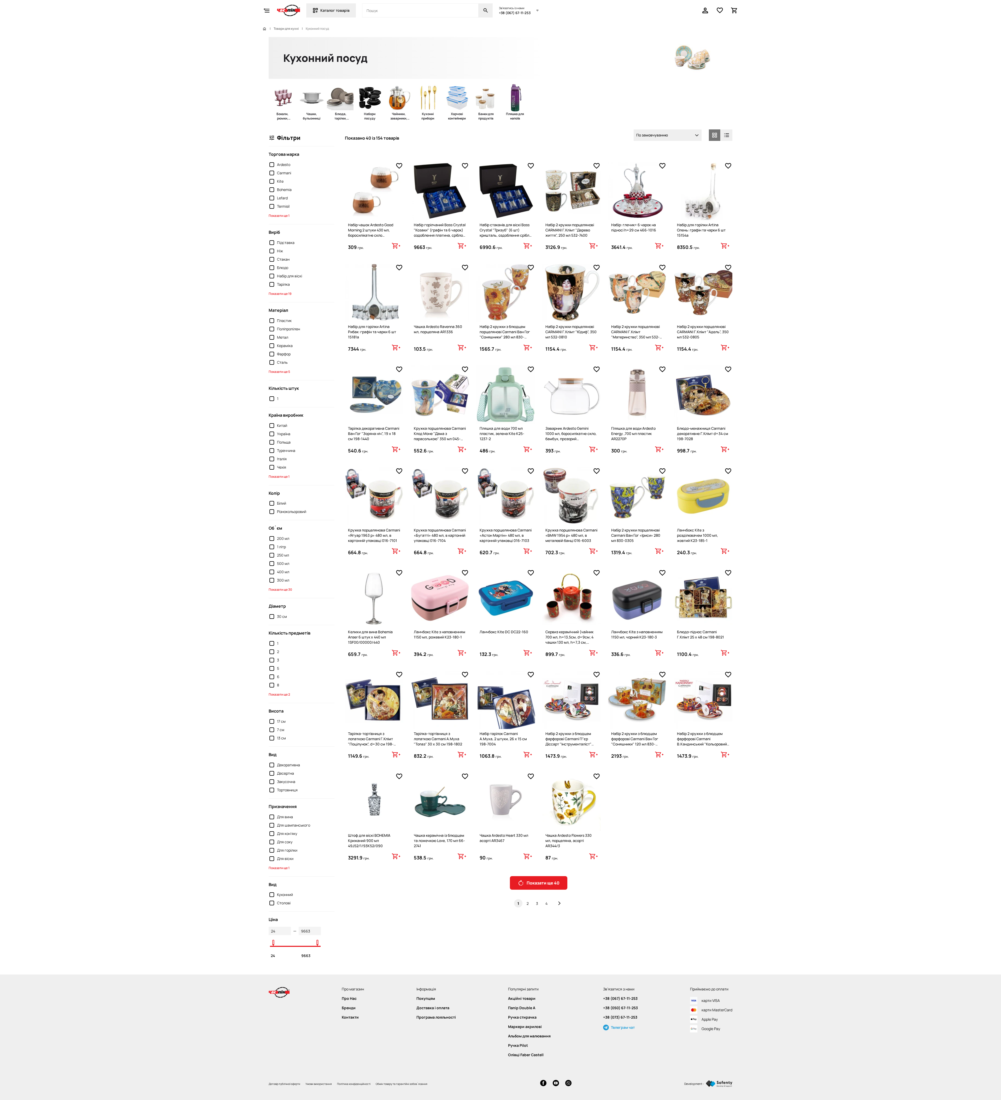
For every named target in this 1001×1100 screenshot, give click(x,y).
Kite (280, 181)
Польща (284, 442)
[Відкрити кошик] (734, 10)
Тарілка (283, 284)
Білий (281, 503)
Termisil (283, 206)
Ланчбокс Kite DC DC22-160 (504, 631)
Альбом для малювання (529, 1036)
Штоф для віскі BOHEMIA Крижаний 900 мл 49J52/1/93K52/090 (369, 840)
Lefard (282, 197)
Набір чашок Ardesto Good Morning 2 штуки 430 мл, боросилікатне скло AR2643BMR (370, 232)
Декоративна (288, 764)
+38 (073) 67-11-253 (620, 1017)
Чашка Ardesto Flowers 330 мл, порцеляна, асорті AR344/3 (568, 840)
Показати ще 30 (280, 589)
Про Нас (349, 998)
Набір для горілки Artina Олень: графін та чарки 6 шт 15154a (701, 230)
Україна (283, 433)
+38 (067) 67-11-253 (515, 12)
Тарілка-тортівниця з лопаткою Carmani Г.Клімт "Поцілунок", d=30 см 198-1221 (370, 741)
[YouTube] (556, 1083)
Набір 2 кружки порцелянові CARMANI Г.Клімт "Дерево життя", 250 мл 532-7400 (569, 230)
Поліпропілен (288, 328)
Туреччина (286, 450)
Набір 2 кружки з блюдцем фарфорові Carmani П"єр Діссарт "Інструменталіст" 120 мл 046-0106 (568, 741)
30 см (282, 616)
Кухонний (285, 894)
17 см (281, 721)
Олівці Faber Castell (526, 1055)
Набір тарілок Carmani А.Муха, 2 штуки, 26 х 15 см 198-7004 (503, 738)
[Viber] (568, 1083)
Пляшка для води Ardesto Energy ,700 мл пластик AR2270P (633, 433)
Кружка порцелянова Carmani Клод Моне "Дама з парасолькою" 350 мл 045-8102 (440, 436)
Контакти (350, 1017)
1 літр (281, 546)
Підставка (286, 242)
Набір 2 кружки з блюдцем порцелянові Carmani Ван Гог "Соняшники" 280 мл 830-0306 (505, 334)
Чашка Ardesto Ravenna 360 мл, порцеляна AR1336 (438, 329)
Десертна (285, 773)
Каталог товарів (335, 10)
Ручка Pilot (518, 1045)
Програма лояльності (436, 1017)
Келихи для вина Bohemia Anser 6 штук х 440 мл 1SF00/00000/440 (370, 637)
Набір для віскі (289, 275)
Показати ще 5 (279, 371)
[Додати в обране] (399, 166)
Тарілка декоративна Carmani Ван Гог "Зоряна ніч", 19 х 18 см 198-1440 (373, 433)
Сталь (282, 362)
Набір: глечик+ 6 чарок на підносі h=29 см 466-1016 (633, 227)
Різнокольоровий (291, 511)
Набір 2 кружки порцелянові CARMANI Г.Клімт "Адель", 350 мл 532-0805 (703, 331)
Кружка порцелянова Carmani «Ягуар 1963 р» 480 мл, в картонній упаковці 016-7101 (374, 535)
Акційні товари (521, 998)
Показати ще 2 (279, 694)
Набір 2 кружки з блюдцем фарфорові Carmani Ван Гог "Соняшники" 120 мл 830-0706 (634, 741)
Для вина (285, 816)
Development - (694, 1084)
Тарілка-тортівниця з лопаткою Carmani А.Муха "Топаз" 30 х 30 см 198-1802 (438, 738)
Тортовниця (287, 789)
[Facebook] (543, 1083)
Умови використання (318, 1083)
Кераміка (285, 345)
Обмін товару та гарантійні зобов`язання (401, 1083)
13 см (281, 738)
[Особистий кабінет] (705, 10)
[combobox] (668, 135)
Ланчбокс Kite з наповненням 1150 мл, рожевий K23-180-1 (439, 634)
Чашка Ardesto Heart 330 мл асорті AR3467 (504, 838)
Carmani (284, 172)
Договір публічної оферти (284, 1083)
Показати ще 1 (279, 215)
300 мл (283, 580)
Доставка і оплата (432, 1008)
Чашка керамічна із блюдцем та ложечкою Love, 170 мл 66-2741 (439, 840)
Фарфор (284, 353)
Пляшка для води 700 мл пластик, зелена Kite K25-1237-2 (502, 433)
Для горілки (287, 850)
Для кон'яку (287, 833)
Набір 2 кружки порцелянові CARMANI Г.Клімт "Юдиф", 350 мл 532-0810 (571, 331)
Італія (282, 458)
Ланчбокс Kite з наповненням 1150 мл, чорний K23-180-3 (637, 634)
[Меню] (266, 10)
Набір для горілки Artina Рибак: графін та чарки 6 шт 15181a (372, 331)
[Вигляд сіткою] (714, 135)
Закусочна (286, 781)
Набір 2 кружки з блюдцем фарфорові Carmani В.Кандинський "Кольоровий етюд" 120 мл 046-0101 (702, 741)
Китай (282, 425)
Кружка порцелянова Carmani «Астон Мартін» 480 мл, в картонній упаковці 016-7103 (506, 535)
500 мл (283, 563)
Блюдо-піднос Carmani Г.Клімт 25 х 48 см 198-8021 (700, 634)
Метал (282, 337)
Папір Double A (521, 1008)
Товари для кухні (286, 28)
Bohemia (284, 189)
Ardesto (283, 164)
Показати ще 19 (280, 293)
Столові (284, 902)
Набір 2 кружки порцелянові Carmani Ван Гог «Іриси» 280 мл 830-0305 (635, 535)
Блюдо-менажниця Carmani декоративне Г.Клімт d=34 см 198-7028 (702, 433)
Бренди (349, 1008)
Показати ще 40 (543, 883)
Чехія (281, 467)
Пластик (284, 320)
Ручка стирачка (522, 1017)
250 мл (283, 555)
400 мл (283, 571)
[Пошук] (486, 10)
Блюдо (282, 267)
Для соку (284, 841)
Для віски (285, 858)
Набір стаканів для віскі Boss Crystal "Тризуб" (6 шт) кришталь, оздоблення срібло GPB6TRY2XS (505, 232)
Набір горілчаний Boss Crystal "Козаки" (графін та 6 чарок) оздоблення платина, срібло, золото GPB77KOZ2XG (440, 232)
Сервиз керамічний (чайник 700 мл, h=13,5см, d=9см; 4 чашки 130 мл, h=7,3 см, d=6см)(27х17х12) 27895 (569, 639)
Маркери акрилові (525, 1027)
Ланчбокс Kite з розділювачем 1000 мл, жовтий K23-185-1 (697, 535)
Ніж (280, 250)
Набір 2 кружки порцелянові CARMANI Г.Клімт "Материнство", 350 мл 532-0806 (635, 334)
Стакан (283, 259)
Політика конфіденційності (353, 1083)
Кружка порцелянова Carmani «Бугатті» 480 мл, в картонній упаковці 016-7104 (440, 535)
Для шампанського (293, 825)
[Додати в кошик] (396, 246)
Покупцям (425, 998)
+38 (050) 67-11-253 (620, 1008)
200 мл (283, 538)
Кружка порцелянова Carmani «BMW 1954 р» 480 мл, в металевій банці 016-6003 (571, 535)
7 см (280, 729)
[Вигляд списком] (726, 135)
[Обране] (720, 10)
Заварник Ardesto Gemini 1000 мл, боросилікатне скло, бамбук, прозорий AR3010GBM (571, 436)
